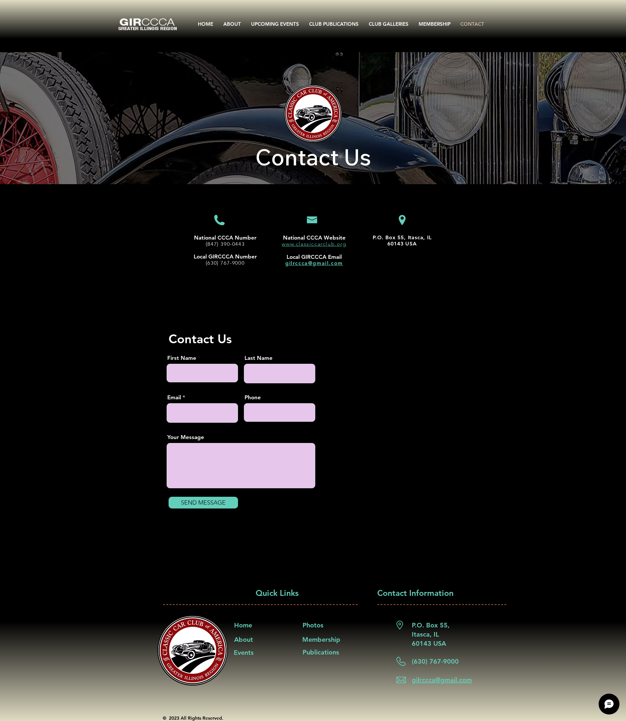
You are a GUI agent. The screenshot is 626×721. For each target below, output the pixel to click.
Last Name (259, 358)
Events (244, 652)
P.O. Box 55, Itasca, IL (402, 237)
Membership (321, 639)
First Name (181, 358)
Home (243, 625)
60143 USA (402, 244)
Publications (321, 652)
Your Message (185, 437)
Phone (253, 397)
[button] (334, 24)
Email (174, 397)
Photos (313, 625)
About (243, 639)
